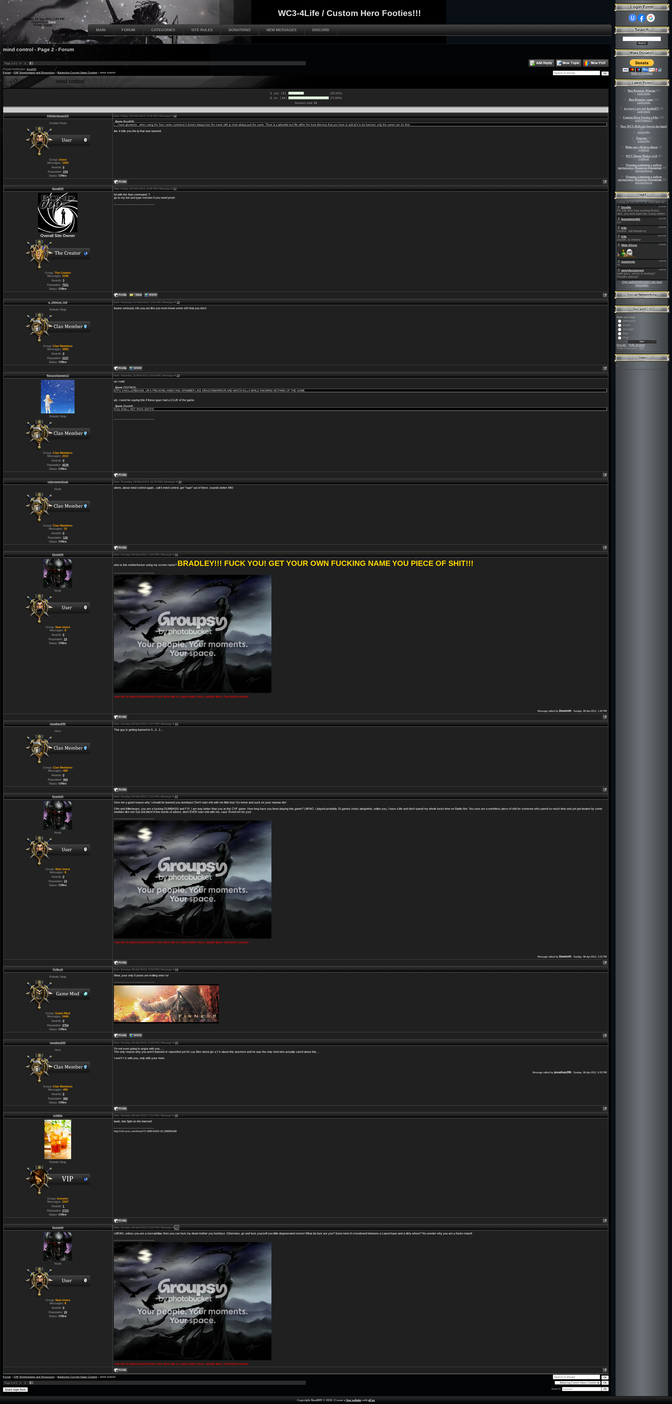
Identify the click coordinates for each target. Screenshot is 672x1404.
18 (178, 302)
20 (180, 481)
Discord (320, 30)
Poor (626, 337)
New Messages (281, 30)
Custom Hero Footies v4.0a (640, 117)
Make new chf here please (641, 147)
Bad (625, 333)
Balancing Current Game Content (77, 72)
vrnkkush (643, 150)
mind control (108, 72)
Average (628, 329)
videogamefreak (58, 481)
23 (176, 796)
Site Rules (202, 30)
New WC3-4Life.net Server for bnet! (644, 126)
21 (176, 554)
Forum (128, 30)
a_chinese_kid (57, 302)
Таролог (641, 138)
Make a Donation (642, 73)
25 (176, 1042)
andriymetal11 (643, 120)
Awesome (629, 320)
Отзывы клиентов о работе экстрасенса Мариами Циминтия (640, 166)
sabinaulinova (643, 170)
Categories (163, 30)
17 (175, 188)
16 (175, 115)
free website (353, 1400)
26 (176, 1115)
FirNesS (58, 969)
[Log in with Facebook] (641, 18)
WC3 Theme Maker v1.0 (641, 156)
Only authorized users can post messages (642, 283)
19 (178, 375)
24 (176, 969)
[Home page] (151, 295)
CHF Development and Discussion (34, 72)
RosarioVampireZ (58, 375)
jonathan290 (58, 723)
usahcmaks (643, 93)
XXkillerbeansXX (58, 115)
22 (176, 723)
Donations (239, 30)
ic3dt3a (57, 1115)
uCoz (371, 1400)
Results (621, 344)
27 (176, 1227)
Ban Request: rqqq (641, 99)
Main (101, 30)
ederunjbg (644, 132)
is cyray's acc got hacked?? (641, 108)
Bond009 (31, 69)
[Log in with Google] (651, 18)
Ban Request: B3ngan (641, 90)
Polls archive (637, 344)
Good (626, 325)
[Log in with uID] (633, 18)
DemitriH (57, 554)
